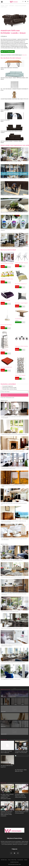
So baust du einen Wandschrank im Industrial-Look (13, 178)
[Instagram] (25, 1)
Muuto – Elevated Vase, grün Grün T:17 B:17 (9, 88)
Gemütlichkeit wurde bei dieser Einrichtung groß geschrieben (13, 662)
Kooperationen (20, 859)
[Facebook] (23, 1)
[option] (14, 70)
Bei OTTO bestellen (7, 51)
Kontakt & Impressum (14, 862)
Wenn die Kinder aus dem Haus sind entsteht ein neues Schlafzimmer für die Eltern (11, 645)
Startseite (2, 5)
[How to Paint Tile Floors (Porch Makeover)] (7, 745)
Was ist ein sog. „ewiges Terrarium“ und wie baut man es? (14, 212)
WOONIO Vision (4, 859)
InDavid (25, 859)
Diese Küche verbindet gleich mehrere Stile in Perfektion (12, 628)
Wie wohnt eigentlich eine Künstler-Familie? (11, 161)
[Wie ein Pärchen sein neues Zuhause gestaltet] (21, 805)
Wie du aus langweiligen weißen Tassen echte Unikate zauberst (13, 229)
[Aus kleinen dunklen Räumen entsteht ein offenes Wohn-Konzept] (21, 788)
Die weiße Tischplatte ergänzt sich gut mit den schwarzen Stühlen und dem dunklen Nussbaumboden (14, 468)
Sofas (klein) (11, 5)
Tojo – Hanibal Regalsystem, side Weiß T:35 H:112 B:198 (11, 77)
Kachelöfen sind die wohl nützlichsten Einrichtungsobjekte (12, 451)
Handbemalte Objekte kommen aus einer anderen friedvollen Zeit (14, 434)
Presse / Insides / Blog (12, 859)
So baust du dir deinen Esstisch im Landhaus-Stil (12, 195)
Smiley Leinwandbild (21, 120)
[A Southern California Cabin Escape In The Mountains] (21, 745)
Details (9, 267)
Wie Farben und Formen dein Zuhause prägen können (11, 560)
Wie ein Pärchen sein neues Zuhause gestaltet (12, 247)
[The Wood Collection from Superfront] (7, 759)
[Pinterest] (28, 1)
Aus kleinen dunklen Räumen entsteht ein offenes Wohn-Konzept (20, 796)
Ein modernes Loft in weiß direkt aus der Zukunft (10, 679)
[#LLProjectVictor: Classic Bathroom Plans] (21, 762)
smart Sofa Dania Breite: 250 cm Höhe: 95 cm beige (10, 67)
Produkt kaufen (18, 322)
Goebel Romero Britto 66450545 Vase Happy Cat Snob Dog (12, 98)
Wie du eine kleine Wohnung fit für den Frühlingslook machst (13, 577)
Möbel (7, 5)
